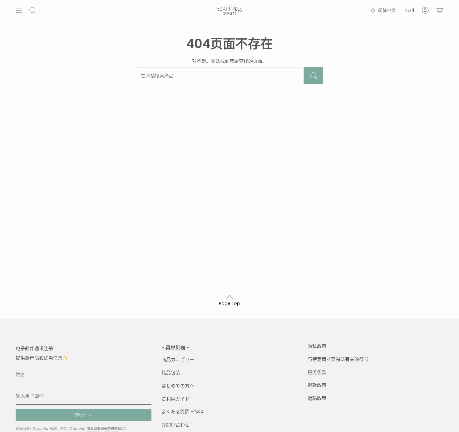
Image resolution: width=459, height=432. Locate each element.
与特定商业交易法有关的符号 (338, 359)
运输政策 (317, 398)
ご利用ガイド (175, 398)
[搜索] (313, 75)
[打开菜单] (18, 10)
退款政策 (317, 385)
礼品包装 (170, 372)
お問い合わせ (175, 424)
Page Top (229, 303)
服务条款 (110, 428)
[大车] (439, 10)
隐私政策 (93, 428)
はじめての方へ (177, 385)
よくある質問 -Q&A (182, 411)
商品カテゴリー (177, 359)
